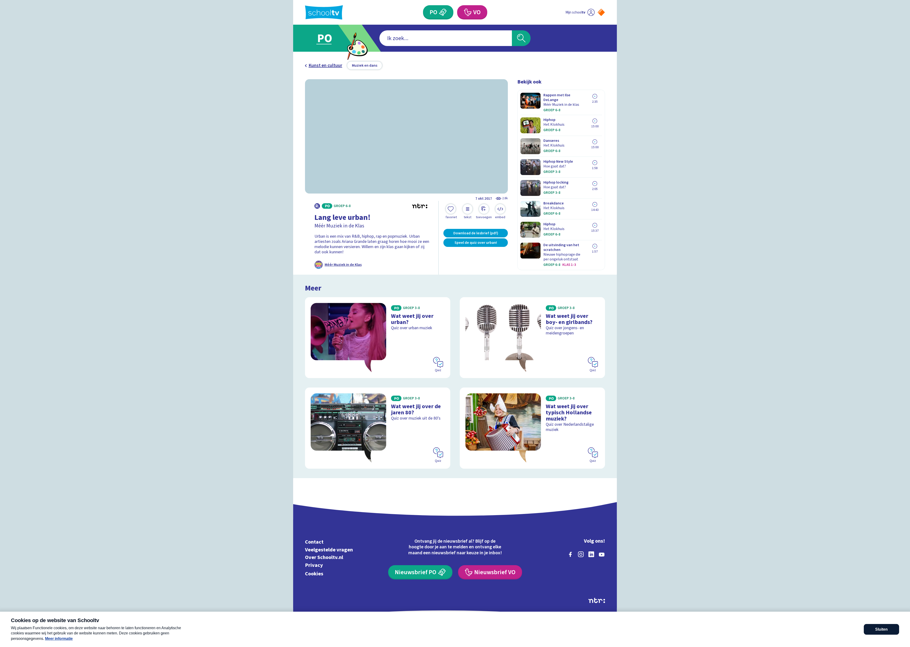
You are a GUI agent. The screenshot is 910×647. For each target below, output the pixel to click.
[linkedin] (591, 554)
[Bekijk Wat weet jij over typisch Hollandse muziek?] (532, 428)
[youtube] (601, 554)
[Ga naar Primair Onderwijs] (328, 38)
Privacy (314, 565)
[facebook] (570, 554)
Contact (314, 542)
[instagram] (581, 554)
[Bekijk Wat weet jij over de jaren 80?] (377, 428)
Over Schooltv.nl (324, 557)
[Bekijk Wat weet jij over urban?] (377, 337)
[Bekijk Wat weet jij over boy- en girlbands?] (532, 337)
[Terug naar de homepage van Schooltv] (324, 12)
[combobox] (445, 38)
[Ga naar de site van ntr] (596, 600)
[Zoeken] (521, 38)
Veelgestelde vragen (329, 549)
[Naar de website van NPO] (601, 12)
